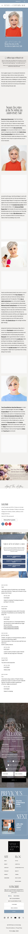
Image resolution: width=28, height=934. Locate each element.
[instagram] (5, 918)
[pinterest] (11, 918)
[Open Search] (24, 1)
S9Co (14, 931)
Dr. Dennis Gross (10, 320)
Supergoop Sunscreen (7, 119)
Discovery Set (11, 422)
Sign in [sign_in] (17, 1)
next (22, 817)
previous (11, 794)
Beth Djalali (4, 504)
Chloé (23, 428)
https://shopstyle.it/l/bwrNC (11, 628)
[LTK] (19, 917)
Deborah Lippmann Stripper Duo (13, 416)
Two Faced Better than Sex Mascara (11, 407)
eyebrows (20, 339)
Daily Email (18, 761)
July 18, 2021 (4, 585)
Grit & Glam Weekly (15, 765)
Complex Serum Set (17, 204)
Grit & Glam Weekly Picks (14, 901)
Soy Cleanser (19, 294)
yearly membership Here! (14, 566)
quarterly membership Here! (14, 561)
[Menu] (2, 5)
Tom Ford (6, 431)
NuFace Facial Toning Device (9, 305)
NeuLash (3, 336)
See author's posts (9, 520)
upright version (13, 347)
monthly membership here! (14, 557)
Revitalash (10, 330)
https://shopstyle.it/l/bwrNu (11, 626)
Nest (4, 426)
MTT (17, 931)
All (10, 761)
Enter (13, 780)
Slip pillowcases (17, 213)
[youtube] (15, 918)
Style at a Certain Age (13, 41)
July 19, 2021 (7, 617)
